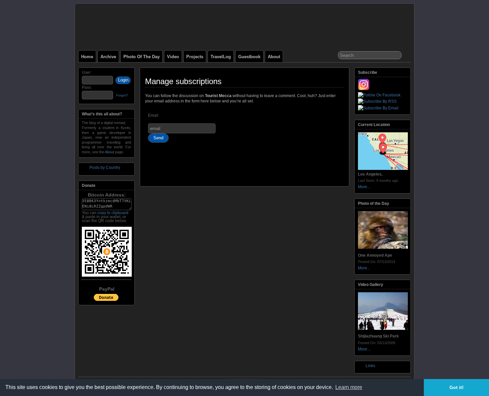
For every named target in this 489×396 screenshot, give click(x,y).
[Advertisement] (244, 167)
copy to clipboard (112, 212)
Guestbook (249, 56)
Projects (194, 56)
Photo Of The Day (141, 56)
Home (87, 56)
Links (370, 365)
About (274, 56)
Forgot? (122, 95)
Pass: (87, 87)
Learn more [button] (348, 387)
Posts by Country (104, 167)
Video (173, 56)
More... (364, 187)
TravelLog (221, 56)
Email (153, 115)
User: (86, 72)
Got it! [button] (456, 387)
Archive (108, 56)
